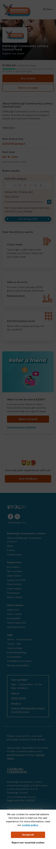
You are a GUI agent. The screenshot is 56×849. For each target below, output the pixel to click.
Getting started (16, 627)
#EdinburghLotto (17, 522)
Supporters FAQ (16, 580)
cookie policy (30, 825)
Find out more (16, 295)
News (10, 545)
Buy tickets (28, 78)
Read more (9, 127)
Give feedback (28, 478)
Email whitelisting (16, 652)
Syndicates (13, 593)
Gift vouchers (14, 571)
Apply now (13, 609)
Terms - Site (14, 643)
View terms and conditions (21, 427)
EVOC (26, 785)
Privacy (11, 550)
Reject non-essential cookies (28, 842)
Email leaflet (14, 618)
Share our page (28, 88)
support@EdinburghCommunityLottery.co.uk (27, 710)
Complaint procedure (19, 661)
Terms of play (14, 648)
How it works (14, 584)
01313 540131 (18, 698)
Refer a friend (14, 597)
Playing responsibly (18, 665)
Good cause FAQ (16, 622)
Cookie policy (14, 554)
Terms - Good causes (19, 639)
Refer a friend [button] (28, 419)
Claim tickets (14, 575)
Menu (49, 9)
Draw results (14, 588)
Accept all (28, 834)
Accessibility (14, 656)
